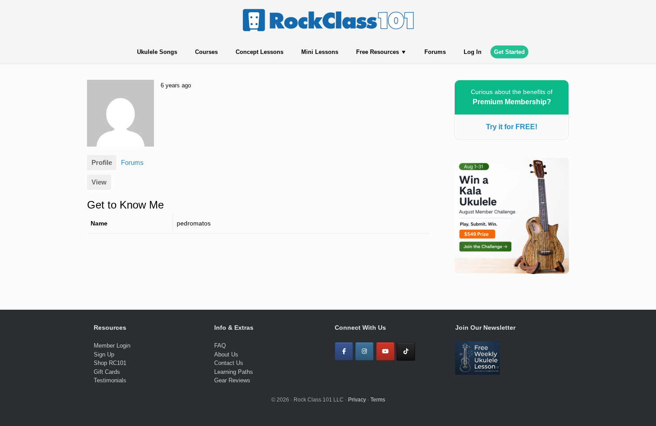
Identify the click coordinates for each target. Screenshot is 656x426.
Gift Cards (107, 372)
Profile (101, 162)
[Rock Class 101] (328, 20)
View (99, 182)
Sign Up (104, 354)
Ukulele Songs (157, 52)
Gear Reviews (232, 380)
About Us (226, 354)
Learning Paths (233, 372)
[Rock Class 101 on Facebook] (344, 351)
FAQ (220, 345)
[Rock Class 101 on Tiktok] (406, 351)
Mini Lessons (319, 52)
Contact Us (228, 363)
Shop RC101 (110, 363)
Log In (473, 52)
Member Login (112, 345)
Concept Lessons (259, 52)
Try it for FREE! (511, 127)
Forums (435, 52)
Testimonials (110, 380)
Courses (206, 52)
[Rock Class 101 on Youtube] (385, 351)
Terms (377, 399)
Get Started (509, 52)
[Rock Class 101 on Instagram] (364, 351)
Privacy (357, 399)
